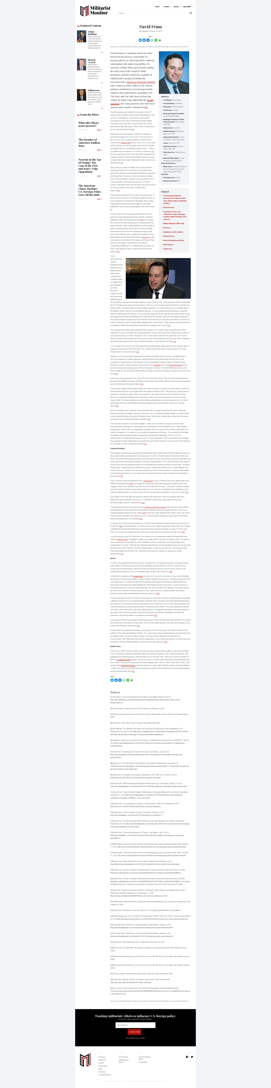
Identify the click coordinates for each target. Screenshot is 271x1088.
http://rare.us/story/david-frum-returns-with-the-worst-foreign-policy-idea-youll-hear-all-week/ (152, 847)
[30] (155, 615)
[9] (123, 243)
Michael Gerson (168, 236)
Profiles (166, 7)
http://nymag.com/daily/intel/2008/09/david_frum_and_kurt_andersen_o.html (138, 896)
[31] (138, 626)
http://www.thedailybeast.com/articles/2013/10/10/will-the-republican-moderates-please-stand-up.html (148, 786)
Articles (176, 7)
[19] (121, 476)
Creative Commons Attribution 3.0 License (156, 1081)
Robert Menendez (175, 365)
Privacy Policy (143, 1062)
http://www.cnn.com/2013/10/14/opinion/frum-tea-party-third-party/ (135, 778)
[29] (158, 593)
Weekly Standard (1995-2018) (173, 223)
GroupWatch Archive (105, 1075)
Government (102, 1060)
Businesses (102, 1072)
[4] (122, 163)
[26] (183, 532)
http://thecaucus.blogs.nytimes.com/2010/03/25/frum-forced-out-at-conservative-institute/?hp (152, 919)
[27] (122, 554)
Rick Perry (167, 228)
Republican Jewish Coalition (173, 232)
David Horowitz (168, 207)
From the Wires (123, 1057)
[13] (137, 352)
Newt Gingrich (168, 244)
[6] (138, 204)
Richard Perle (125, 143)
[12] (174, 341)
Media (100, 1069)
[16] (117, 406)
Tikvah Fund (167, 249)
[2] (133, 129)
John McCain (148, 481)
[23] (144, 513)
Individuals (102, 1057)
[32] (165, 642)
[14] (116, 374)
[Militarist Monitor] (95, 9)
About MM (186, 7)
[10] (118, 252)
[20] (131, 484)
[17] (149, 419)
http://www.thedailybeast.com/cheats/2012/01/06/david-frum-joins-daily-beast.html (141, 928)
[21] (186, 492)
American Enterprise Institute (173, 240)
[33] (132, 671)
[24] (141, 519)
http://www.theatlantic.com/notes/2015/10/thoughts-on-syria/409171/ (136, 815)
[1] (147, 107)
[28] (171, 572)
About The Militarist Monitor (145, 1058)
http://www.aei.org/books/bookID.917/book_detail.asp (130, 982)
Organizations (103, 1066)
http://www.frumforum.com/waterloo (166, 910)
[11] (169, 325)
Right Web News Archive (124, 1061)
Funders (101, 1063)
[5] (119, 190)
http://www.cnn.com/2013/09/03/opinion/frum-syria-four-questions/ (135, 807)
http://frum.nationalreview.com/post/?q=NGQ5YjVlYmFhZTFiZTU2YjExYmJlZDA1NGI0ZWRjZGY (145, 873)
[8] (142, 220)
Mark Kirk (157, 365)
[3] (152, 151)
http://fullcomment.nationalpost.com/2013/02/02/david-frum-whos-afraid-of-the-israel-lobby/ (145, 864)
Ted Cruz (145, 237)
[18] (145, 444)
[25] (121, 526)
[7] (111, 209)
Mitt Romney (122, 539)
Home (157, 7)
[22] (143, 503)
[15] (142, 384)
